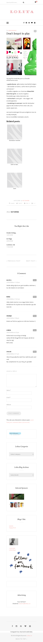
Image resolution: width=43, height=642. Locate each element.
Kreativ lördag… (11, 233)
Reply (34, 280)
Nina (8, 297)
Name (8, 390)
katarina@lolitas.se (24, 603)
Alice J (8, 280)
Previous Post (13, 261)
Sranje (9, 316)
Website (8, 404)
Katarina (25, 200)
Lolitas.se (29, 635)
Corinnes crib (10, 245)
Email (8, 397)
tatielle (11, 526)
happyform (12, 528)
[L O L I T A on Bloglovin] (15, 434)
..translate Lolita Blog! (12, 549)
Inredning (12, 30)
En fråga (9, 239)
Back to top (21, 639)
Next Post (31, 261)
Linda (8, 330)
